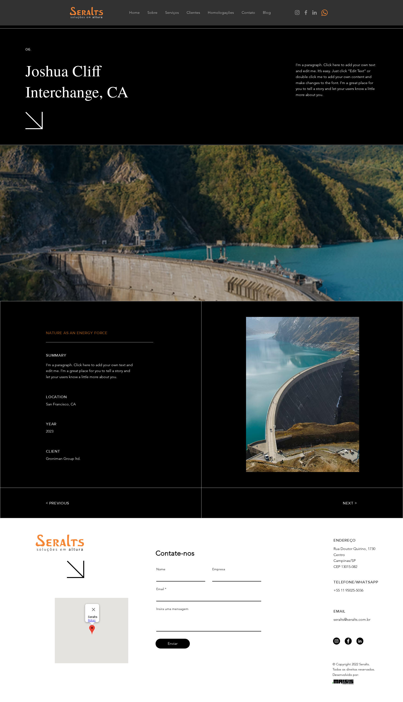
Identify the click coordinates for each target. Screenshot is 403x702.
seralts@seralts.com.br (352, 619)
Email (160, 589)
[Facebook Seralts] (306, 12)
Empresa (218, 569)
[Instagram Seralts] (297, 12)
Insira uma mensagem (172, 608)
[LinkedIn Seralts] (314, 12)
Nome (160, 569)
